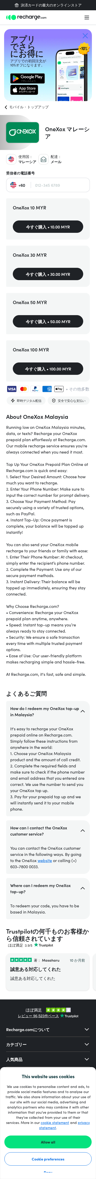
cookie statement (55, 1122)
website (45, 860)
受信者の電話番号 (20, 173)
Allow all (48, 1142)
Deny (48, 1172)
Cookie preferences (48, 1159)
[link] (27, 78)
